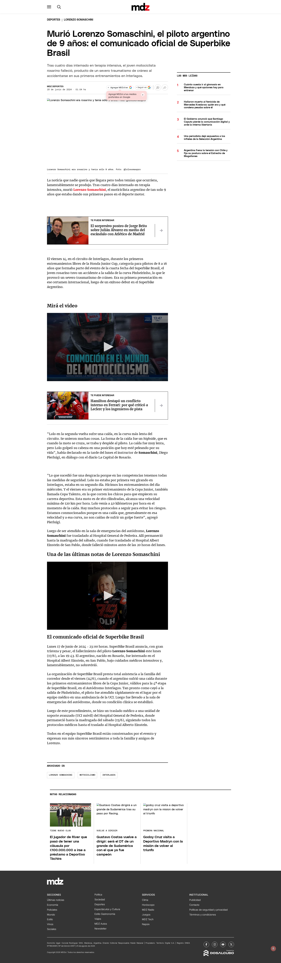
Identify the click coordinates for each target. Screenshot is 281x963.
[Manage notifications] (273, 948)
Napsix (146, 924)
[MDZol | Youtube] (223, 944)
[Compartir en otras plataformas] (165, 87)
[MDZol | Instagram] (214, 944)
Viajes (97, 918)
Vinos (50, 924)
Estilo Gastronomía (104, 914)
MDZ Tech (148, 919)
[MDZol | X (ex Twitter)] (231, 944)
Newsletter (100, 928)
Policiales (52, 909)
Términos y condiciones (202, 914)
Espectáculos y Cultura (107, 909)
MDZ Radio (148, 909)
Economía (52, 904)
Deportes (53, 19)
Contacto (194, 904)
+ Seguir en (141, 87)
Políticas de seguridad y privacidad (208, 909)
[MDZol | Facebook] (206, 944)
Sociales (51, 929)
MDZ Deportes (55, 86)
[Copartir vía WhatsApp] (158, 87)
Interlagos (108, 775)
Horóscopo (148, 904)
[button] (49, 6)
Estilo (50, 919)
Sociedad (99, 899)
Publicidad (195, 900)
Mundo (51, 914)
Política (98, 894)
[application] (107, 347)
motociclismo (87, 775)
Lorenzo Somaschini (60, 775)
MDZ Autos (100, 923)
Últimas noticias (55, 900)
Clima (145, 900)
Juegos (146, 914)
